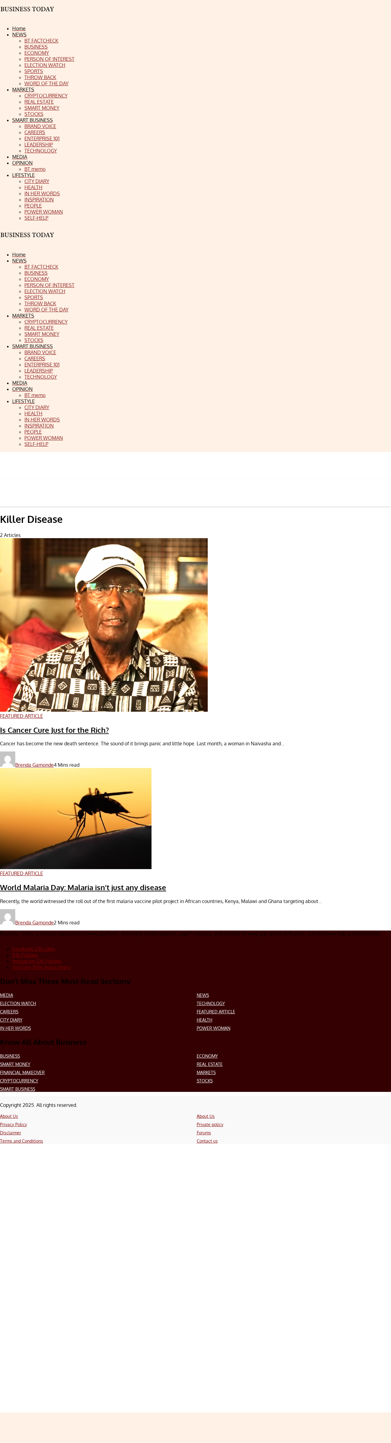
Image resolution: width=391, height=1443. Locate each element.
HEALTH (204, 1020)
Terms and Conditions (21, 1141)
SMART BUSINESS (17, 1089)
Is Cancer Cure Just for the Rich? (54, 730)
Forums (204, 1132)
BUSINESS (10, 1056)
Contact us (207, 1141)
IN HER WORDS (15, 1028)
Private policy (210, 1124)
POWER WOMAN (213, 1028)
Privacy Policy (13, 1124)
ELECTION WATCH (18, 1003)
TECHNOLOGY (211, 1003)
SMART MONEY (15, 1064)
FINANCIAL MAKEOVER (22, 1072)
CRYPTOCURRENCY (19, 1080)
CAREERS (9, 1011)
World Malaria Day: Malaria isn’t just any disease (83, 887)
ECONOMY (207, 1056)
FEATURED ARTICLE (216, 1011)
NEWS (203, 995)
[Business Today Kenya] (27, 240)
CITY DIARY (11, 1020)
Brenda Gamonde (34, 765)
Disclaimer (10, 1132)
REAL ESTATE (210, 1064)
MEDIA (6, 995)
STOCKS (205, 1080)
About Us (9, 1116)
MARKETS (206, 1072)
